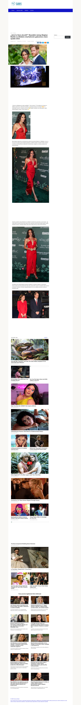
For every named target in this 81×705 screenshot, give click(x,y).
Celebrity (26, 10)
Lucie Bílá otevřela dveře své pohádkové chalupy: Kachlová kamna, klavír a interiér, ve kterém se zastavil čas (40, 625)
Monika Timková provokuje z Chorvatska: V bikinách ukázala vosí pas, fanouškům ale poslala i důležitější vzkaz (18, 625)
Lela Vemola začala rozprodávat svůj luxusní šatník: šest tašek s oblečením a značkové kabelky (19, 606)
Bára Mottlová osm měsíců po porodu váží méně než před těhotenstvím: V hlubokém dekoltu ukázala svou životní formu (19, 683)
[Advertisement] (40, 21)
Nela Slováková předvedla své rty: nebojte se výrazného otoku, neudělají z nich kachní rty (40, 644)
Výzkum (55, 35)
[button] (29, 76)
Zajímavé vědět (20, 10)
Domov (13, 10)
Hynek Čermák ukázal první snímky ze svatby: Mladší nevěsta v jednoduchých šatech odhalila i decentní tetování (40, 683)
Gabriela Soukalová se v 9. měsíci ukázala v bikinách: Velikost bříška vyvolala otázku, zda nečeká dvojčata (39, 606)
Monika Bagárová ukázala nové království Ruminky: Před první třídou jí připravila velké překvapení (19, 663)
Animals (32, 10)
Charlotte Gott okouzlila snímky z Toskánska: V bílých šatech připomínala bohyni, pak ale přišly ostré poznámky (39, 664)
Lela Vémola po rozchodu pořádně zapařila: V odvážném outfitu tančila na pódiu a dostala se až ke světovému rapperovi (18, 644)
